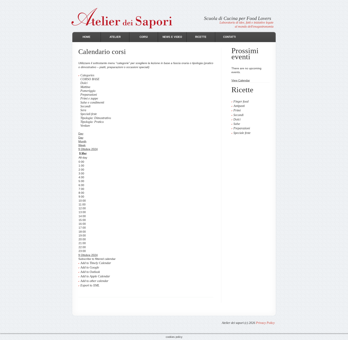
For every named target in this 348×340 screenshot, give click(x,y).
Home (86, 36)
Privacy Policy (265, 322)
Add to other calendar (94, 281)
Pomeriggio (87, 90)
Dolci (83, 83)
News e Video (172, 36)
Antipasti (239, 106)
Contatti (229, 36)
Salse (236, 123)
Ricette (200, 36)
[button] (97, 258)
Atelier (115, 36)
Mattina (85, 87)
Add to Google (89, 267)
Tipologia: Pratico (92, 121)
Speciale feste (242, 133)
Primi (237, 110)
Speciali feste (88, 114)
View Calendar (240, 80)
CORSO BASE (89, 79)
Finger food (241, 101)
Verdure (85, 125)
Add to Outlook (90, 272)
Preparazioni (88, 94)
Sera (83, 110)
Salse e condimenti (92, 102)
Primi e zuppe (89, 98)
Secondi (85, 106)
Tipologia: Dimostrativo (95, 118)
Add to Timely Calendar (95, 263)
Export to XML (89, 285)
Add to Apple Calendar (95, 276)
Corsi (144, 36)
